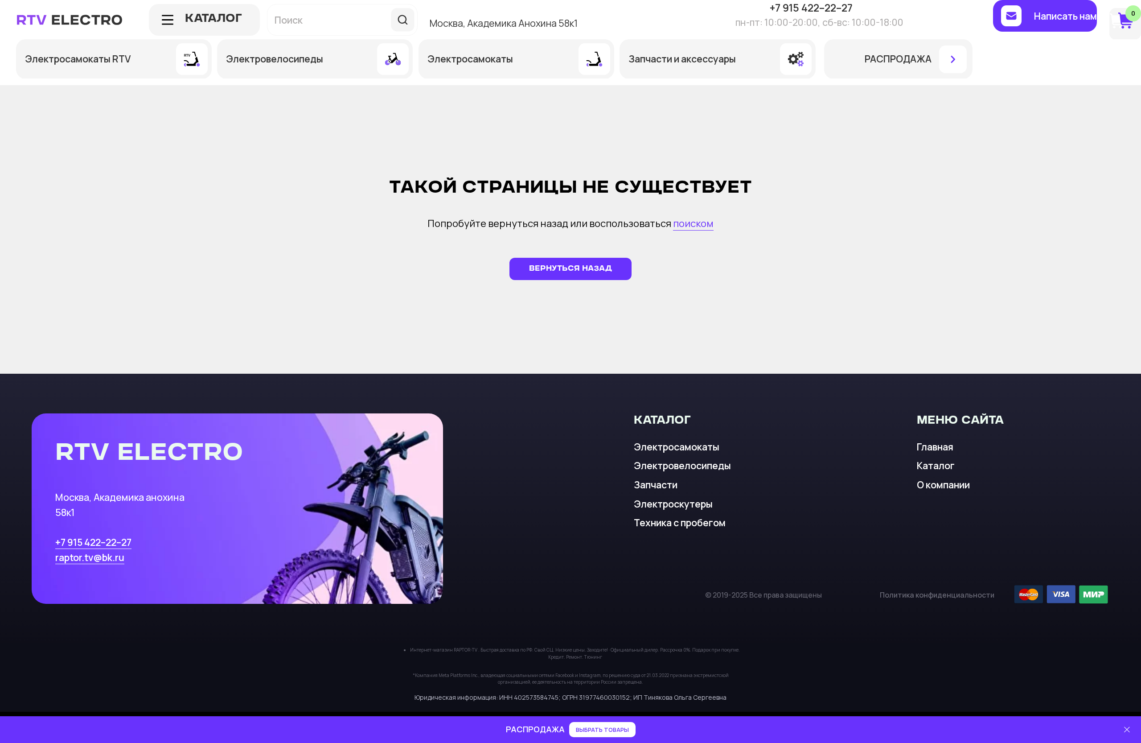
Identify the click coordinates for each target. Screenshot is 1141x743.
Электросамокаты (676, 446)
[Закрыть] (1127, 730)
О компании (943, 484)
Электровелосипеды (682, 465)
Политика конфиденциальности (937, 595)
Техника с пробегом (680, 522)
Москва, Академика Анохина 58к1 (504, 23)
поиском (693, 223)
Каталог (936, 465)
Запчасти (655, 484)
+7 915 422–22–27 (93, 542)
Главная (935, 446)
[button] (1045, 16)
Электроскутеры (673, 503)
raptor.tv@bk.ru (89, 557)
